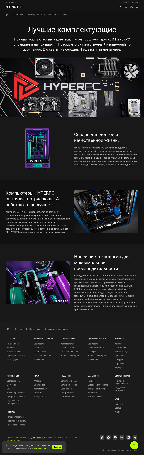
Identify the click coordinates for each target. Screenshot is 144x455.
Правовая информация (113, 450)
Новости (119, 404)
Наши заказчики (95, 396)
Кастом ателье (67, 343)
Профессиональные (16, 355)
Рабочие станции (96, 347)
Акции (118, 411)
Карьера (119, 367)
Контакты (119, 343)
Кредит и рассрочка (16, 392)
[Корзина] (125, 6)
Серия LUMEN (40, 351)
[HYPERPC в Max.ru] (108, 437)
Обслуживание (41, 384)
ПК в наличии (13, 343)
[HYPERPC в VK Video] (128, 437)
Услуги (37, 375)
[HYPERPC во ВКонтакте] (122, 437)
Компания (18, 14)
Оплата (10, 388)
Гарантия (11, 411)
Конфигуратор (40, 359)
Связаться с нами (69, 380)
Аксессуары (12, 359)
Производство (121, 355)
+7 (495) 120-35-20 (130, 2)
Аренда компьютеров (98, 388)
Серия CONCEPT (68, 347)
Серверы (92, 351)
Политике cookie (39, 448)
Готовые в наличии (42, 355)
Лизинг (91, 380)
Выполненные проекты (71, 355)
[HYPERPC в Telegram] (135, 437)
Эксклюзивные (14, 351)
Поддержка (66, 375)
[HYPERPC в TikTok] (102, 437)
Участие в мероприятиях (121, 382)
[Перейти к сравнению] (120, 6)
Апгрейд (37, 380)
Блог (117, 398)
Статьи (118, 407)
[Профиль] (131, 6)
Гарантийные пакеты (16, 420)
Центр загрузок (68, 392)
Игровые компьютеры (44, 338)
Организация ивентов (98, 384)
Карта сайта (131, 450)
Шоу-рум (119, 359)
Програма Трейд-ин (16, 396)
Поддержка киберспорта (121, 389)
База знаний (66, 388)
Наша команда (122, 351)
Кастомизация (40, 388)
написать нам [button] (13, 440)
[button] (11, 2)
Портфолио (120, 363)
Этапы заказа (13, 380)
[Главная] (7, 14)
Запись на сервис (69, 384)
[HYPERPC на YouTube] (115, 437)
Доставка (11, 384)
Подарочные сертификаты (13, 402)
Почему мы (33, 14)
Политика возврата (16, 424)
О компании (120, 347)
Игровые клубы (95, 392)
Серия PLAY (39, 347)
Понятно (57, 447)
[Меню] (137, 6)
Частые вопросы (68, 396)
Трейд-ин (38, 392)
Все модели (39, 343)
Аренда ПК (39, 396)
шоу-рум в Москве (36, 437)
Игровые (11, 347)
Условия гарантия (15, 416)
